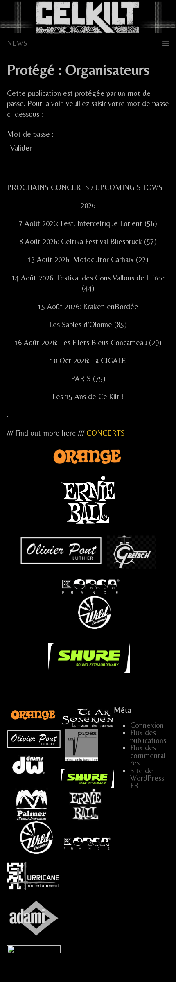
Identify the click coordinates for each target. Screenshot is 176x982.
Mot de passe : (31, 134)
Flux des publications (148, 736)
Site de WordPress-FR (148, 778)
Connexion (147, 725)
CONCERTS (105, 433)
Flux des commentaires (147, 755)
